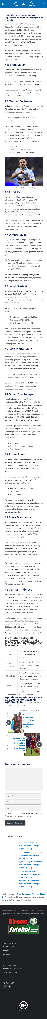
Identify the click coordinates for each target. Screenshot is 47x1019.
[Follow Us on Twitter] (9, 986)
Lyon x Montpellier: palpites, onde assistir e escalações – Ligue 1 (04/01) (30, 865)
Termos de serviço (10, 972)
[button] (3, 4)
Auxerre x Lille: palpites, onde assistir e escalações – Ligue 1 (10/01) (30, 846)
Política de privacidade (12, 968)
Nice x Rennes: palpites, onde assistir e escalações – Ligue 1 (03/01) (30, 874)
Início (18, 894)
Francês (35, 894)
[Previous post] (9, 722)
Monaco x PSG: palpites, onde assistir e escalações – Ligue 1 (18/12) (30, 884)
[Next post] (39, 744)
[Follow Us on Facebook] (5, 986)
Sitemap (6, 955)
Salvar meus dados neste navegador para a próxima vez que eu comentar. (25, 814)
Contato (6, 950)
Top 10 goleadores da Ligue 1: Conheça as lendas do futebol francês (30, 855)
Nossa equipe (8, 946)
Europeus (26, 894)
